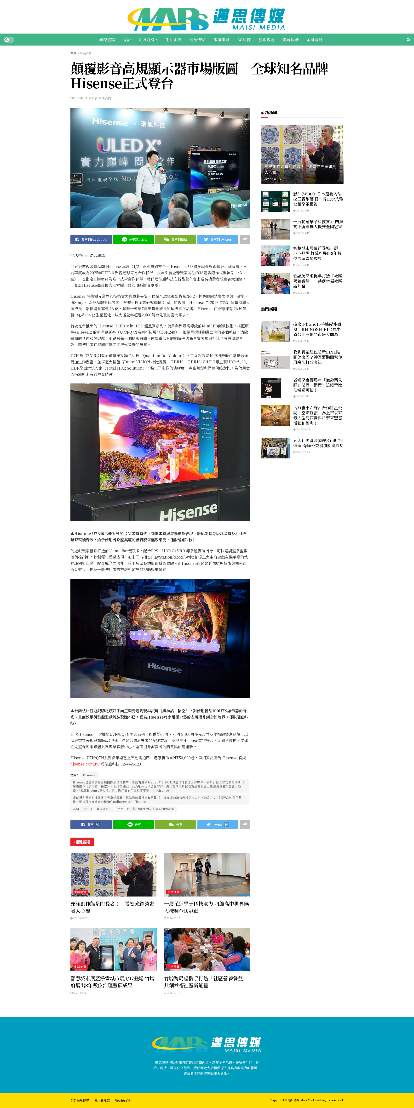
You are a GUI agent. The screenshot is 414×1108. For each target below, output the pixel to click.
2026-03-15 (80, 918)
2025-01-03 (78, 98)
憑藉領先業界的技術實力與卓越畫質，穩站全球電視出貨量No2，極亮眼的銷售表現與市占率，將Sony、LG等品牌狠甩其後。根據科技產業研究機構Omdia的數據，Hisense (157, 799)
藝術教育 (267, 39)
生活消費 (174, 39)
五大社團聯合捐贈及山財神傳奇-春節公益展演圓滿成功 (318, 442)
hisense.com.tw (84, 764)
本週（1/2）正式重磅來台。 (92, 809)
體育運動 (290, 39)
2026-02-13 (302, 368)
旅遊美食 (221, 39)
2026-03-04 (302, 429)
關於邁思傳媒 (79, 1100)
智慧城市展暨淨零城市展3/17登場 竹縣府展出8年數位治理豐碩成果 (112, 982)
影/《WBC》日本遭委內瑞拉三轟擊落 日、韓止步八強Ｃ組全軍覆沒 (318, 199)
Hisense (89, 775)
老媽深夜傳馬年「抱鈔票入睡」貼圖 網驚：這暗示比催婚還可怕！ (317, 385)
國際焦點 (107, 39)
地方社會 (146, 39)
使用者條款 (102, 1100)
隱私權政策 (122, 1100)
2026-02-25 (302, 452)
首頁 (73, 53)
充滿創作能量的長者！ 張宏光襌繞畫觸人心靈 (112, 907)
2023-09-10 (302, 341)
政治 (127, 39)
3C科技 (244, 39)
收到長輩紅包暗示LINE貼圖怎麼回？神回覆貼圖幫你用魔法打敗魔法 (317, 357)
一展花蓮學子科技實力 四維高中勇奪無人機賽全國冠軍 (206, 907)
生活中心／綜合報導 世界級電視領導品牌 (145, 809)
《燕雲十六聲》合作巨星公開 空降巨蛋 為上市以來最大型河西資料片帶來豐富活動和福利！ (317, 415)
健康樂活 (198, 39)
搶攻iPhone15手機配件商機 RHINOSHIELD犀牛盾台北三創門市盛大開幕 (317, 329)
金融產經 (314, 39)
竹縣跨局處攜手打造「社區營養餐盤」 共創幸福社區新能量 (208, 982)
